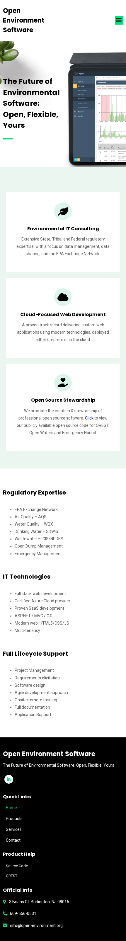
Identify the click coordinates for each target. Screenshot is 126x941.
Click (89, 418)
